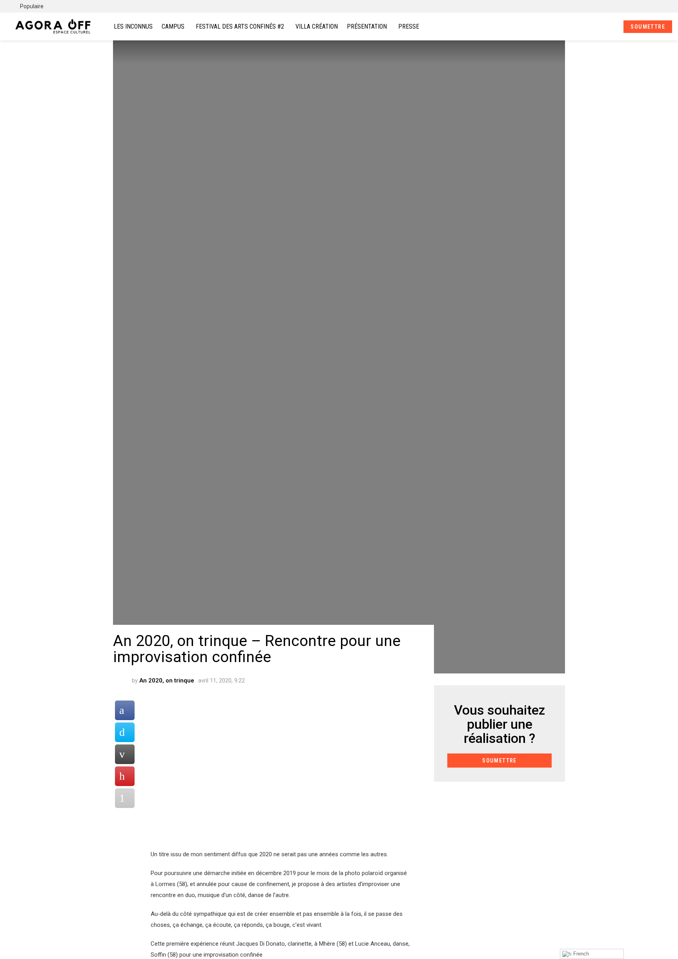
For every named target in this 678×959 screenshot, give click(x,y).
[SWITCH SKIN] (661, 6)
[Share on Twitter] (125, 732)
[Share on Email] (125, 754)
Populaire (31, 6)
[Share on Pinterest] (125, 776)
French (580, 954)
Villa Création (316, 26)
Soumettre (648, 27)
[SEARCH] (597, 27)
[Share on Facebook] (125, 710)
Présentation (367, 26)
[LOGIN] (611, 27)
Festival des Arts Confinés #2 (240, 26)
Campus (173, 26)
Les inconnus (133, 26)
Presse (408, 26)
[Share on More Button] (125, 798)
